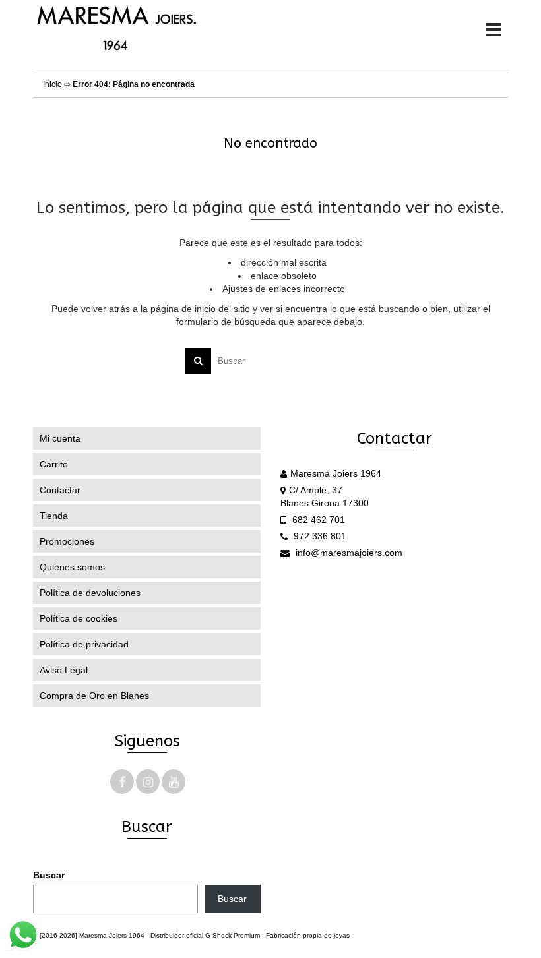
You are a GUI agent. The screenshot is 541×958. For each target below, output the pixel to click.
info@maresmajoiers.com (347, 552)
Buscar (49, 875)
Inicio (52, 84)
